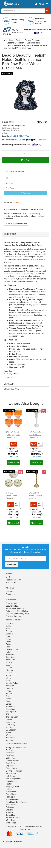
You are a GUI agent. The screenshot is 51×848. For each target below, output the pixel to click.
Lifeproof (9, 670)
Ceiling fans (11, 757)
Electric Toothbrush (14, 770)
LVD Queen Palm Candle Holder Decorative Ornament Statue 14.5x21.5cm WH (36, 437)
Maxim (8, 675)
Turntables (10, 815)
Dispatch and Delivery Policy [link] (17, 613)
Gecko (8, 641)
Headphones (11, 781)
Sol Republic (11, 711)
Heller (8, 652)
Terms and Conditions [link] (15, 608)
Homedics (10, 654)
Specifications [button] (11, 388)
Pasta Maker (11, 794)
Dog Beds (10, 765)
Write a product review (17, 223)
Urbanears (10, 722)
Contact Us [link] (10, 594)
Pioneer (9, 693)
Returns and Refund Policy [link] (17, 611)
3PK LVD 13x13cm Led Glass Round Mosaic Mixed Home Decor (12, 498)
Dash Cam (10, 763)
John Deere (11, 657)
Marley (9, 672)
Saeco (8, 698)
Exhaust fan (11, 773)
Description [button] (10, 234)
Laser (8, 665)
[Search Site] (47, 10)
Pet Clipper (10, 796)
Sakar (8, 701)
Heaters (9, 783)
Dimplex (9, 633)
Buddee (9, 631)
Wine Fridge (11, 822)
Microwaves (11, 791)
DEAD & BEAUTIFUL (21, 136)
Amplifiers (10, 752)
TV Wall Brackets (13, 817)
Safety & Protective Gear (16, 747)
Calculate (26, 193)
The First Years (12, 716)
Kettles (9, 789)
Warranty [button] (9, 384)
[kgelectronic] (18, 4)
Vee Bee (9, 727)
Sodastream (11, 709)
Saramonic (10, 706)
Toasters (9, 812)
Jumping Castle (12, 786)
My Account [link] (11, 577)
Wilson (8, 732)
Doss (8, 636)
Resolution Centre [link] (13, 579)
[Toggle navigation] (47, 4)
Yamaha (9, 740)
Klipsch (9, 662)
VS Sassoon (11, 729)
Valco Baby (10, 724)
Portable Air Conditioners (16, 802)
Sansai (9, 703)
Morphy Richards (13, 683)
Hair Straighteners (13, 778)
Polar (8, 696)
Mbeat (8, 678)
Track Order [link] (11, 582)
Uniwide (9, 719)
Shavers (9, 809)
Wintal (8, 735)
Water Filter (10, 820)
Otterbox (9, 688)
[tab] (25, 202)
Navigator (10, 685)
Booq (8, 628)
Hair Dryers (10, 776)
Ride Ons (10, 807)
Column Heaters (12, 760)
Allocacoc (10, 623)
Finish (8, 639)
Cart (27, 160)
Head (8, 646)
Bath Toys (10, 755)
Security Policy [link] (12, 605)
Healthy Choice (12, 649)
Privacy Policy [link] (11, 603)
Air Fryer (9, 750)
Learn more (42, 139)
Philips (8, 691)
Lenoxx (9, 667)
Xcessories (10, 737)
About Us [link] (9, 591)
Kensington (10, 659)
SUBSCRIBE (11, 564)
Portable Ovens (12, 799)
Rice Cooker (11, 804)
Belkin (8, 626)
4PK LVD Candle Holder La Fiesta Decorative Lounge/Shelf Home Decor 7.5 (13, 437)
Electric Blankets (12, 768)
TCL (7, 714)
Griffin (8, 644)
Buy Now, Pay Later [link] (14, 616)
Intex (8, 680)
